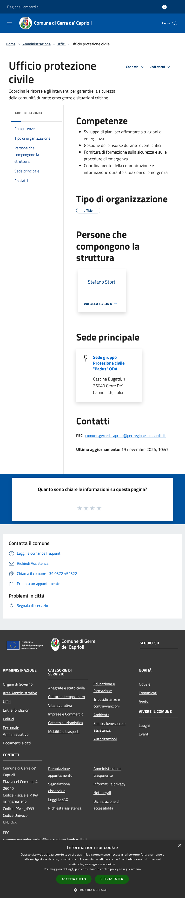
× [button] (179, 845)
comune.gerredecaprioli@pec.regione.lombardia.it (125, 435)
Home (10, 44)
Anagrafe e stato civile (66, 688)
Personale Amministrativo (15, 731)
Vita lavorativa (60, 705)
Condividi (133, 66)
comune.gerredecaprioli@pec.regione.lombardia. (45, 839)
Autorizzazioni (105, 739)
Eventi (144, 734)
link (138, 869)
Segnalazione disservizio (59, 787)
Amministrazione (36, 44)
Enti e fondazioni (16, 710)
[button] (92, 889)
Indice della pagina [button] (28, 113)
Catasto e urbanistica (65, 723)
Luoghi (144, 725)
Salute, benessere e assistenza (109, 727)
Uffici (61, 44)
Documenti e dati (17, 743)
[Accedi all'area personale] (164, 7)
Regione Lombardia (23, 7)
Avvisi (144, 701)
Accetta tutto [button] (74, 879)
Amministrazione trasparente (107, 772)
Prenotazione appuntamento (60, 772)
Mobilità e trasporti (63, 731)
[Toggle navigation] (10, 23)
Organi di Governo (18, 684)
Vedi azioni (157, 66)
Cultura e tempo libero (66, 697)
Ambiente (101, 715)
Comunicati (148, 693)
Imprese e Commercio (65, 714)
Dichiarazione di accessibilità (106, 804)
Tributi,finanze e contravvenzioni (106, 702)
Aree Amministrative (20, 693)
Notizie (144, 684)
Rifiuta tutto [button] (111, 879)
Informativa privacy (109, 784)
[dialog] (92, 869)
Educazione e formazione (104, 687)
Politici (8, 719)
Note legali (102, 793)
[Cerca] (175, 23)
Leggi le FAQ (58, 799)
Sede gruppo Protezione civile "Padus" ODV (109, 363)
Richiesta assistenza (64, 808)
